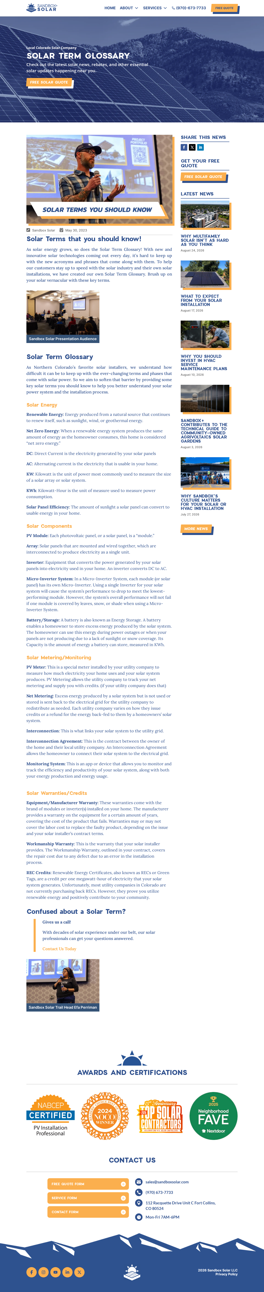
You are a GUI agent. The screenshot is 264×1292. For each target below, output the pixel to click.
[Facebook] (31, 1272)
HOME (110, 8)
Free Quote (224, 8)
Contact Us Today (59, 948)
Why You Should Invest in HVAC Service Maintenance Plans (204, 362)
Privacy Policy (227, 1274)
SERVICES (152, 8)
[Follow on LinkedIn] (200, 147)
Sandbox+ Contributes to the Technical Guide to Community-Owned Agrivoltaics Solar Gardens (204, 430)
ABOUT (126, 8)
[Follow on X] (192, 147)
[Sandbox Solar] (41, 11)
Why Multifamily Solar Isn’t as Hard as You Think (205, 240)
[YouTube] (55, 1272)
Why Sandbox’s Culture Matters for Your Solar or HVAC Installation (203, 502)
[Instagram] (43, 1272)
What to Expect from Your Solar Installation (201, 300)
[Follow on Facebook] (184, 147)
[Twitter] (79, 1272)
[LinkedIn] (67, 1272)
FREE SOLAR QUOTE (49, 82)
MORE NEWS (196, 528)
